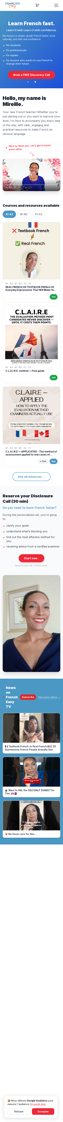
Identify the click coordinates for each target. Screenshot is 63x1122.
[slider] (31, 184)
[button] (31, 175)
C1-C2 (38, 214)
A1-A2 (9, 214)
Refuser (19, 1111)
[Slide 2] (35, 82)
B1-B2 (23, 214)
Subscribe (28, 697)
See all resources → (31, 476)
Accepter (43, 1111)
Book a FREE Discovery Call (31, 75)
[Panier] (37, 5)
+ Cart (43, 461)
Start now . (31, 558)
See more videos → (49, 697)
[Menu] (56, 5)
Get (53, 297)
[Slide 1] (28, 82)
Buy (53, 461)
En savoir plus (38, 1104)
